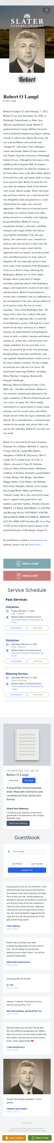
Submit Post (27, 870)
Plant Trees (38, 628)
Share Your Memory (18, 823)
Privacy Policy (19, 1131)
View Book (13, 780)
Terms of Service (34, 1131)
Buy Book (29, 780)
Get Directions (16, 628)
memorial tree (37, 540)
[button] (27, 1076)
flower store (34, 544)
